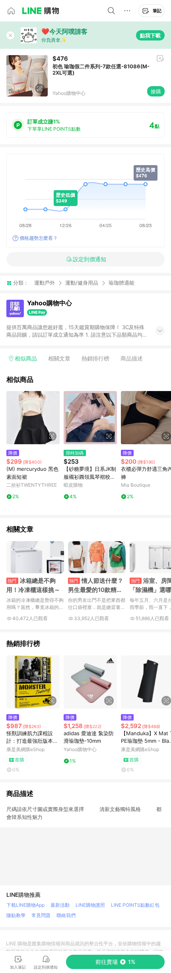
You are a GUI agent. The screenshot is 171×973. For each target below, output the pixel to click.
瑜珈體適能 (121, 283)
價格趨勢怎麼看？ (38, 238)
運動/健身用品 (81, 282)
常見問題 (41, 915)
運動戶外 (44, 282)
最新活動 (60, 905)
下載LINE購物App (25, 905)
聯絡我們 (66, 915)
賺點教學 (15, 915)
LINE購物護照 (90, 905)
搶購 (156, 91)
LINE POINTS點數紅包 (135, 905)
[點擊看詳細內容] (33, 417)
